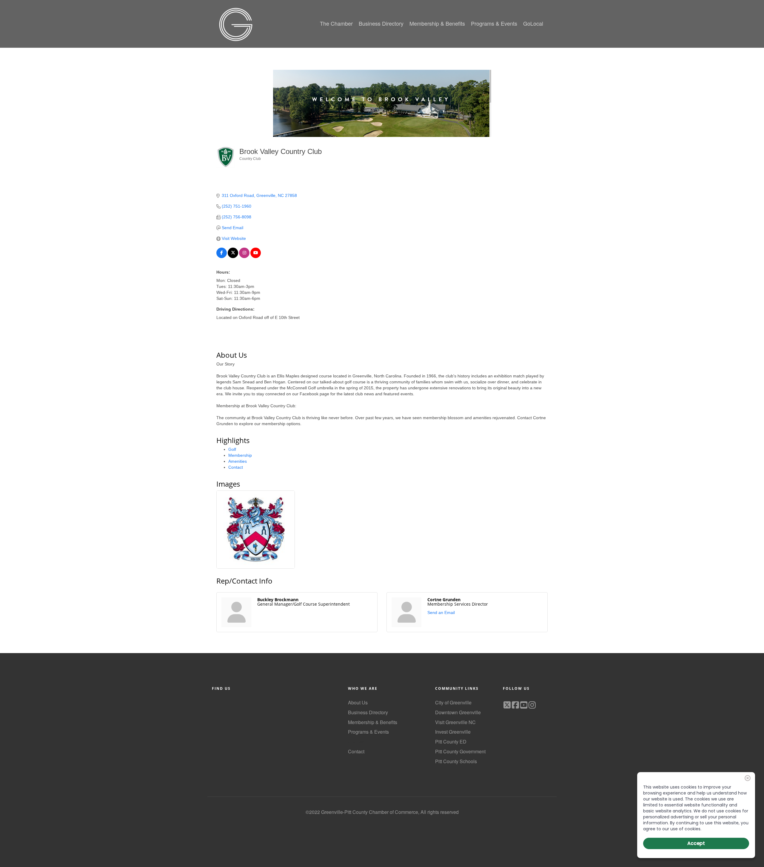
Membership (240, 455)
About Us (358, 702)
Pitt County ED (450, 741)
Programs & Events (368, 731)
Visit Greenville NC (455, 722)
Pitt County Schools (456, 761)
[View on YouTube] (255, 256)
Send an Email (441, 612)
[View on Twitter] (233, 256)
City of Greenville (453, 702)
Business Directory (368, 712)
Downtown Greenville (458, 712)
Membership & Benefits (372, 722)
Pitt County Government (460, 751)
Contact (235, 467)
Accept (696, 843)
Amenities (237, 461)
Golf (232, 449)
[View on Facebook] (221, 256)
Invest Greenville (453, 731)
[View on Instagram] (244, 256)
